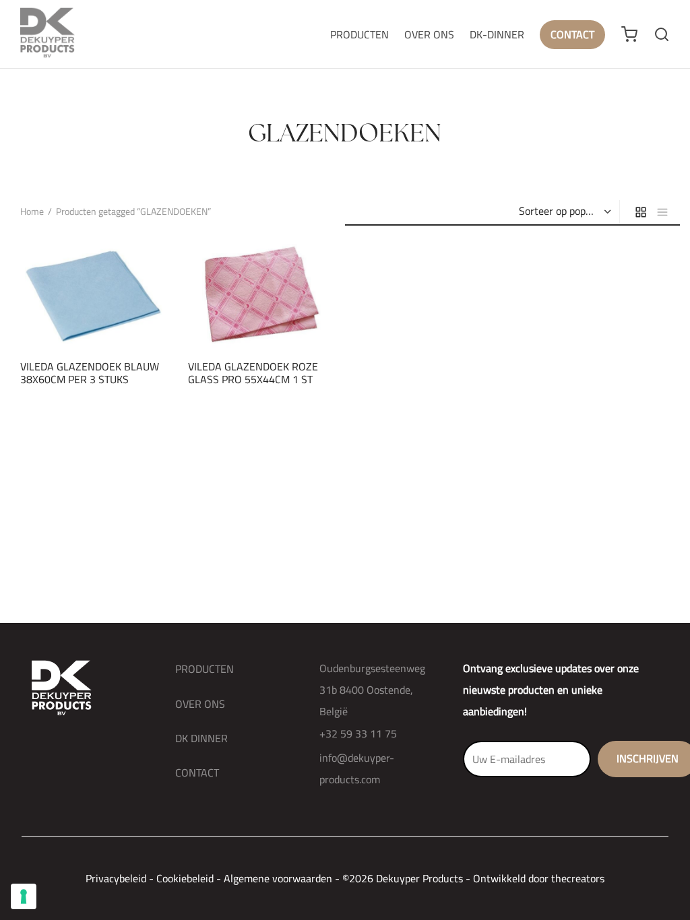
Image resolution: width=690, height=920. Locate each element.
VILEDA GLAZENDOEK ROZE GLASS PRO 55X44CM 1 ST (253, 372)
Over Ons (429, 34)
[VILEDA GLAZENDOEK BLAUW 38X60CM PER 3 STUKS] (94, 294)
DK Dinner (201, 738)
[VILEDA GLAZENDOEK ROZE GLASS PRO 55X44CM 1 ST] (262, 294)
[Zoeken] (662, 34)
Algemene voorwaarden (278, 878)
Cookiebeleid (185, 878)
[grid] (640, 212)
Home (32, 211)
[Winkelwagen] (629, 34)
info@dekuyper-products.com (356, 768)
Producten (359, 34)
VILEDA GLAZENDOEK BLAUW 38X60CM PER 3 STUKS (89, 372)
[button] (71, 317)
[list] (662, 212)
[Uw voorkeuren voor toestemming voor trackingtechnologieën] (23, 896)
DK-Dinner (497, 34)
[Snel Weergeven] (116, 317)
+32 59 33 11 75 (358, 733)
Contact (572, 34)
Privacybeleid (116, 878)
